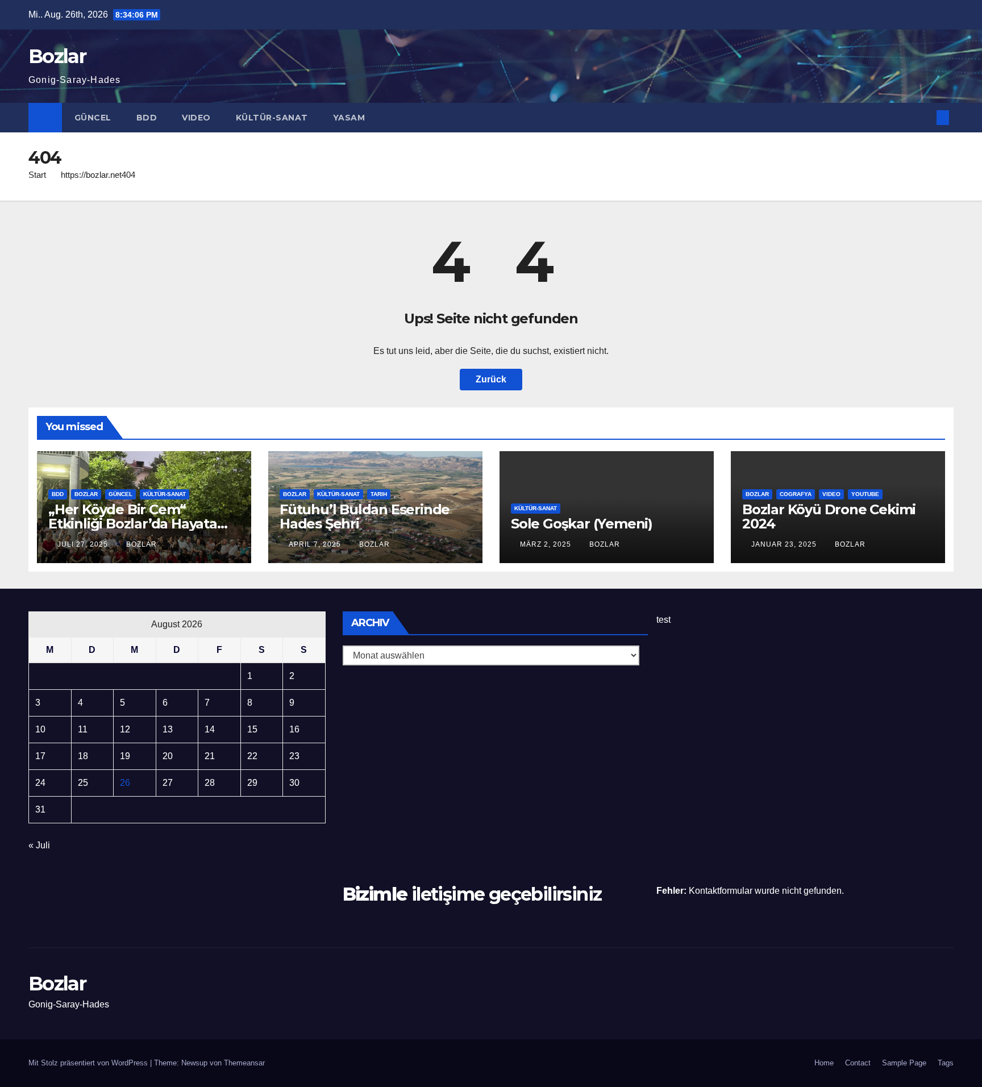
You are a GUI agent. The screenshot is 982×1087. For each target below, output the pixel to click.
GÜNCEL (92, 118)
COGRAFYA (796, 494)
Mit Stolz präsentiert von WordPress (89, 1063)
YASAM (349, 118)
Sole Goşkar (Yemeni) (581, 523)
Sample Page (904, 1063)
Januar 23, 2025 (785, 544)
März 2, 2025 (546, 544)
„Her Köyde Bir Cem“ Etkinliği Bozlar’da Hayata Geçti (132, 523)
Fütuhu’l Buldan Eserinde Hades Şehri (365, 516)
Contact (858, 1063)
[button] (924, 117)
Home (824, 1063)
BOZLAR (86, 494)
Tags (946, 1063)
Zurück (491, 379)
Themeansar (244, 1063)
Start (37, 175)
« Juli (39, 845)
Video (196, 118)
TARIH (379, 494)
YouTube (865, 494)
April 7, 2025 (316, 544)
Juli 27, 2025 (83, 544)
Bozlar (57, 56)
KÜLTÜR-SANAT (272, 118)
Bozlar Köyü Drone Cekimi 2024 (829, 516)
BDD (146, 118)
